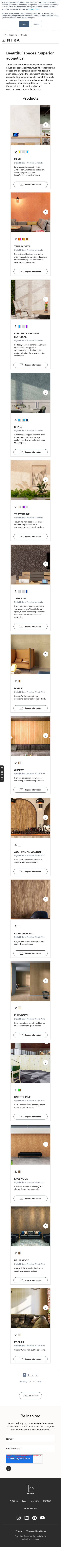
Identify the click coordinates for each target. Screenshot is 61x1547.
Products (13, 34)
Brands (24, 34)
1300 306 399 (30, 1508)
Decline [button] (36, 24)
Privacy (18, 1531)
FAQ (24, 1500)
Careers (35, 1500)
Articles (14, 1500)
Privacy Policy (34, 9)
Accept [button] (24, 24)
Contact (47, 1500)
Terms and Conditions (36, 1531)
